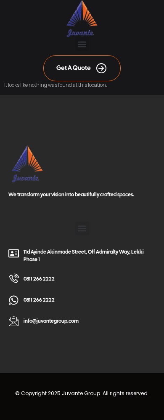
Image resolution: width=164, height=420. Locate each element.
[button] (82, 44)
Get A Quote (73, 68)
